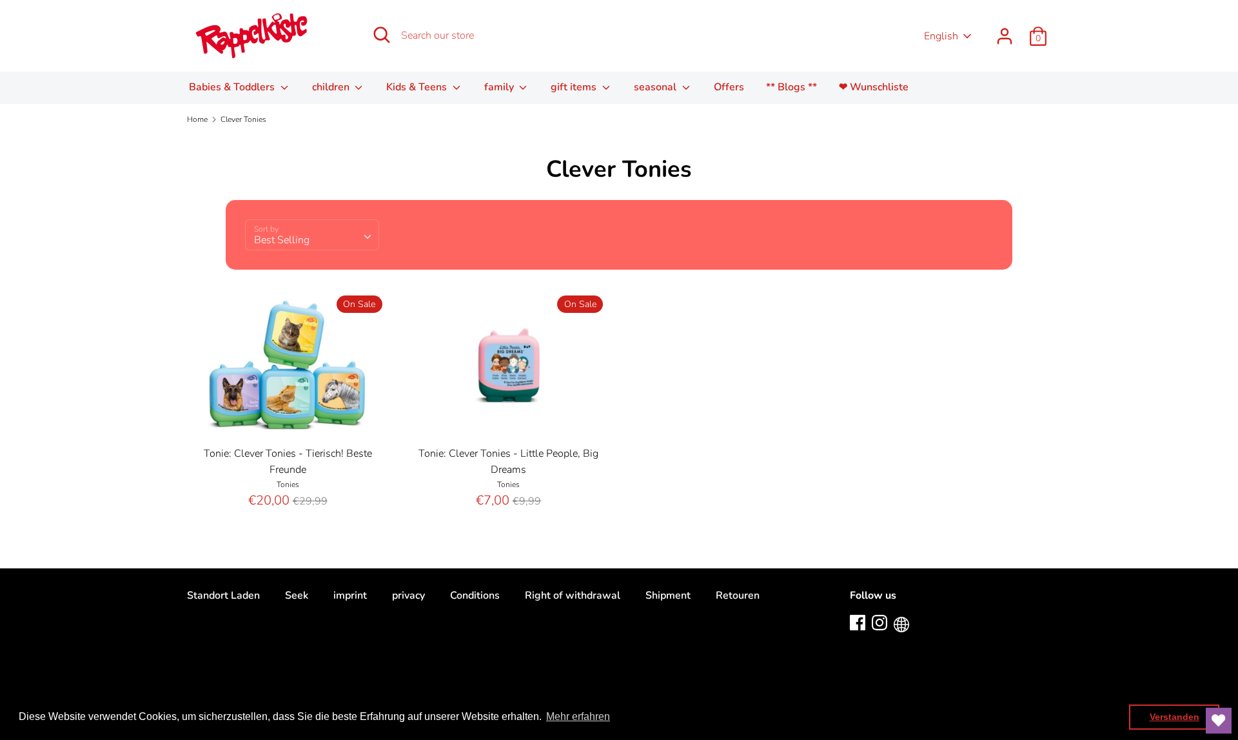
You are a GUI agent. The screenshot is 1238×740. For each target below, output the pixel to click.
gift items (575, 87)
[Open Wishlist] (1219, 721)
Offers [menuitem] (729, 87)
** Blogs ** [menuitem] (791, 87)
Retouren (738, 595)
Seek (296, 595)
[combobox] (312, 234)
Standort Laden (223, 595)
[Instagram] (879, 622)
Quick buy (288, 419)
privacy (408, 595)
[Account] (1004, 31)
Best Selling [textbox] (282, 240)
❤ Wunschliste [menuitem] (874, 87)
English (941, 36)
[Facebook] (857, 622)
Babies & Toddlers (233, 87)
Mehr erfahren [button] (578, 716)
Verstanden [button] (1174, 717)
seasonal (656, 87)
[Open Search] (382, 35)
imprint (350, 595)
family (500, 87)
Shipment (668, 595)
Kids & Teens (417, 87)
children (332, 87)
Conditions (475, 595)
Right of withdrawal (572, 595)
